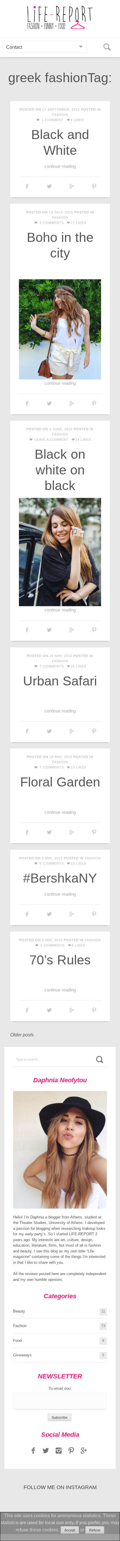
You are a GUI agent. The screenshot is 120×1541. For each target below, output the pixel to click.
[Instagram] (58, 1450)
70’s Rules (60, 960)
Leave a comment (50, 439)
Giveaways (22, 1355)
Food (17, 1340)
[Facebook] (33, 1450)
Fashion (60, 114)
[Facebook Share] (27, 186)
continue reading (60, 166)
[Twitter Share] (49, 186)
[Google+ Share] (71, 186)
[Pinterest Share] (94, 186)
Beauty (19, 1311)
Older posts (22, 1034)
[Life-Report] (60, 17)
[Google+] (84, 1450)
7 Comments (50, 666)
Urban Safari (60, 681)
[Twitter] (46, 1450)
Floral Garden (60, 782)
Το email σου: (60, 1388)
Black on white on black (60, 470)
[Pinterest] (71, 1450)
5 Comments (50, 863)
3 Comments (50, 222)
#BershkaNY (60, 878)
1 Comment (51, 120)
